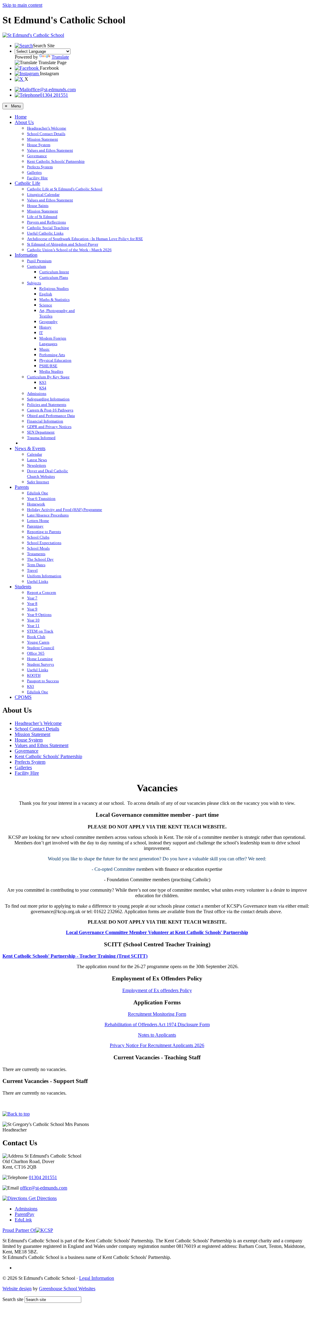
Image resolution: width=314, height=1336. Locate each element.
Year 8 (32, 603)
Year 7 (32, 598)
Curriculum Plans (53, 277)
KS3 (42, 382)
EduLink (23, 1219)
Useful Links (37, 581)
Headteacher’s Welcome (46, 128)
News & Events (30, 448)
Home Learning (40, 658)
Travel (32, 570)
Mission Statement (42, 139)
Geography (48, 321)
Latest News (37, 460)
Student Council (40, 647)
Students (23, 586)
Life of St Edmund (42, 216)
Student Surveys (40, 664)
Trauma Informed (41, 437)
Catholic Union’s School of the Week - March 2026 (69, 249)
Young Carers (38, 642)
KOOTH (33, 675)
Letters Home (38, 520)
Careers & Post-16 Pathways (50, 410)
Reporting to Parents (44, 531)
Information (26, 255)
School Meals (38, 548)
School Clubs (38, 537)
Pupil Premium (39, 261)
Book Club (36, 636)
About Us (24, 122)
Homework (36, 504)
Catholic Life (27, 183)
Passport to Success (43, 681)
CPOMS (23, 697)
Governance (37, 156)
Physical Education (55, 360)
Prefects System (40, 167)
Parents (22, 487)
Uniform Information (44, 576)
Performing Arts (52, 355)
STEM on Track (40, 631)
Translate (60, 57)
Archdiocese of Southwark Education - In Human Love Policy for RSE (85, 238)
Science (45, 305)
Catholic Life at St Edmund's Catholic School (64, 189)
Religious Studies (54, 288)
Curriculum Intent (54, 272)
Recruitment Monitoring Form (157, 1014)
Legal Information (96, 1278)
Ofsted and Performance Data (51, 415)
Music (44, 349)
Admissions (36, 393)
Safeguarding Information (48, 399)
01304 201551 (54, 95)
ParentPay (24, 1214)
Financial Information (45, 421)
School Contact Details (46, 133)
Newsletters (36, 465)
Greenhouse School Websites (67, 1288)
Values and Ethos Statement (50, 150)
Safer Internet (38, 482)
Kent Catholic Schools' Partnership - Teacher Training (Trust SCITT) (74, 956)
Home (21, 116)
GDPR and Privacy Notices (49, 426)
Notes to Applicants (157, 1035)
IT (41, 332)
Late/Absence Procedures (48, 515)
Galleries (34, 172)
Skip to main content (22, 5)
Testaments (36, 553)
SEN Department (41, 432)
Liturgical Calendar (43, 194)
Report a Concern (41, 592)
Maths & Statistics (54, 299)
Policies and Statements (46, 404)
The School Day (40, 559)
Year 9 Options (39, 614)
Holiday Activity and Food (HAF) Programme (64, 509)
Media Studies (51, 371)
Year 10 (33, 620)
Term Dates (36, 565)
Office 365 (35, 653)
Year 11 (33, 625)
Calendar (34, 454)
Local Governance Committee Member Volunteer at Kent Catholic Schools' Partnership (157, 932)
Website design (17, 1288)
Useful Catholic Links (45, 233)
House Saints (37, 205)
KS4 (42, 388)
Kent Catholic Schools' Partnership (56, 161)
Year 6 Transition (41, 498)
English (45, 294)
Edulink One (37, 493)
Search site (12, 1299)
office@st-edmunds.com (52, 89)
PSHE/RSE (48, 366)
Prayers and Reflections (46, 222)
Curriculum (36, 266)
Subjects (34, 283)
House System (38, 144)
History (45, 327)
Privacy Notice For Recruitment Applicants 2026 (157, 1045)
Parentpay (35, 526)
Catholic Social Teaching (48, 227)
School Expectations (44, 542)
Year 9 (32, 609)
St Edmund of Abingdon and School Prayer (62, 244)
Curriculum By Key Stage (48, 377)
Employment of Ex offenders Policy (157, 990)
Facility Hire (37, 178)
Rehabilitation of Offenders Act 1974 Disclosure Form (157, 1024)
